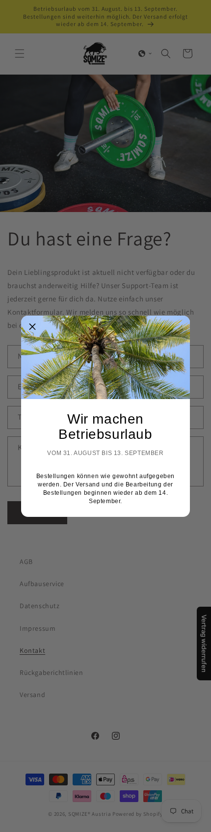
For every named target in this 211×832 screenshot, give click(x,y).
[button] (32, 327)
